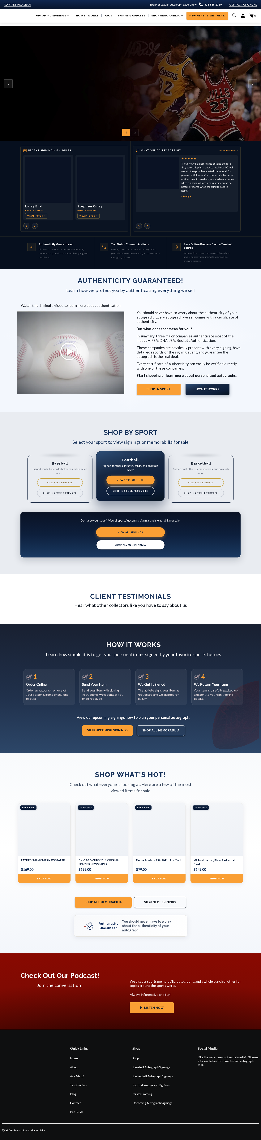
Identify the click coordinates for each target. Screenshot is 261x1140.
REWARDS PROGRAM (17, 4)
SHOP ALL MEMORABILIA (130, 545)
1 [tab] (126, 132)
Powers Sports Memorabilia (29, 1130)
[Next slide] (252, 83)
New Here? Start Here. (82, 101)
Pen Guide (76, 1112)
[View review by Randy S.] (158, 173)
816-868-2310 (213, 4)
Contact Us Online (243, 4)
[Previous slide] (8, 83)
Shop (135, 1058)
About (74, 1067)
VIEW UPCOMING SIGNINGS (107, 730)
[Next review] (147, 226)
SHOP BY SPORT (159, 389)
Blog (73, 1094)
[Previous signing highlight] (26, 226)
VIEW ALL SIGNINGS (130, 532)
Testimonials (78, 1085)
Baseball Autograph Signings (151, 1067)
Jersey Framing (142, 1094)
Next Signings (43, 101)
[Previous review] (139, 226)
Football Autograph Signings (151, 1085)
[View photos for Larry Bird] (48, 180)
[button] (53, 15)
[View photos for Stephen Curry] (100, 180)
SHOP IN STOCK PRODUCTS (60, 493)
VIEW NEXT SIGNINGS (60, 482)
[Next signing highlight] (35, 226)
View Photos (36, 216)
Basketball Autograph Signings (152, 1076)
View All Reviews (228, 150)
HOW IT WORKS (207, 389)
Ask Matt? (77, 1076)
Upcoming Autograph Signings (152, 1103)
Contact (75, 1103)
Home (74, 1058)
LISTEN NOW (153, 1008)
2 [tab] (135, 132)
